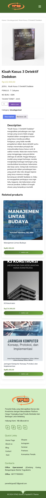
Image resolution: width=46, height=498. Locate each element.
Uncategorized (12, 20)
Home (4, 20)
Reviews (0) (21, 117)
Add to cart (15, 104)
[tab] (9, 117)
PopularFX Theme (31, 494)
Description (9, 117)
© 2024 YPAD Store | (15, 494)
